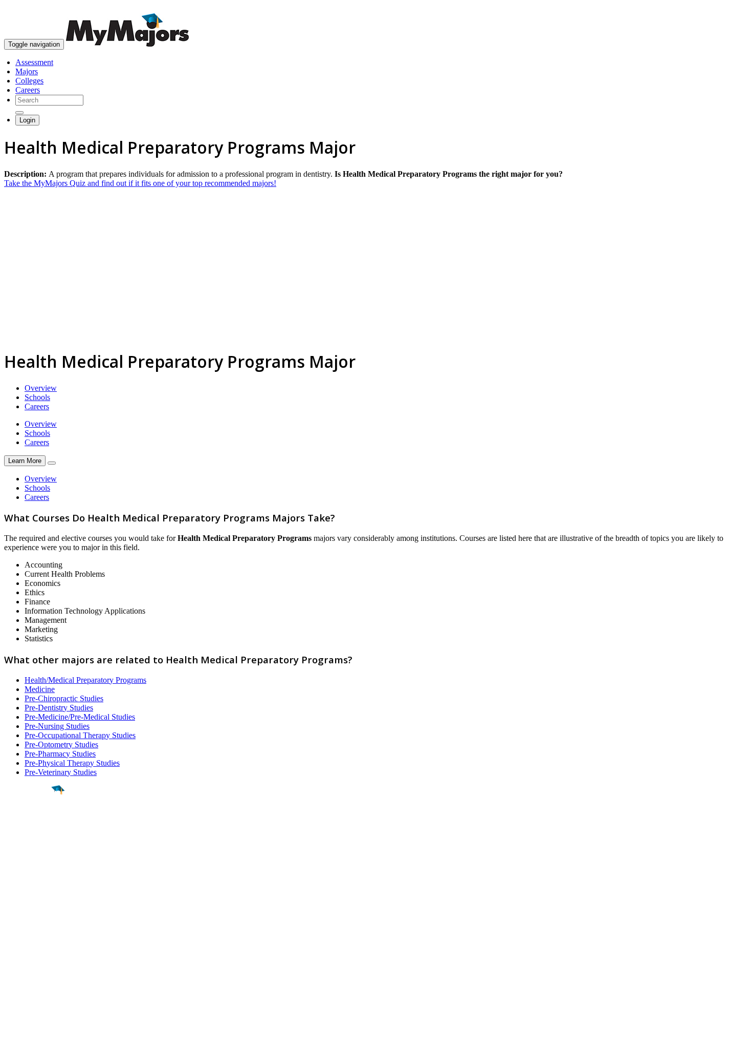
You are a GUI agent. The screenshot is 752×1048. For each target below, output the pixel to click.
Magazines (21, 955)
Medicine (40, 689)
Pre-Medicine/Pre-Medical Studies (80, 716)
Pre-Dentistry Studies (59, 707)
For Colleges (25, 946)
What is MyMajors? (36, 928)
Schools (37, 397)
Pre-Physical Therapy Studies (72, 763)
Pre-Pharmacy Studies (60, 753)
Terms (14, 1035)
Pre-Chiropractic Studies (64, 698)
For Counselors (29, 937)
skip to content (727, 8)
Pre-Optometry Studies (61, 744)
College (31, 846)
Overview (41, 388)
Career (30, 869)
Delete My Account (36, 964)
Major (28, 824)
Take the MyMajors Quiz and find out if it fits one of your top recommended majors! (140, 183)
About (16, 907)
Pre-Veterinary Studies (61, 772)
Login (27, 120)
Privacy (42, 1035)
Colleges (29, 80)
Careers (27, 90)
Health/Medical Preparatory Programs (85, 680)
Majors (26, 71)
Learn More (24, 461)
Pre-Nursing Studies (57, 726)
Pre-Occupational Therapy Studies (80, 735)
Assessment (34, 62)
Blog (12, 974)
